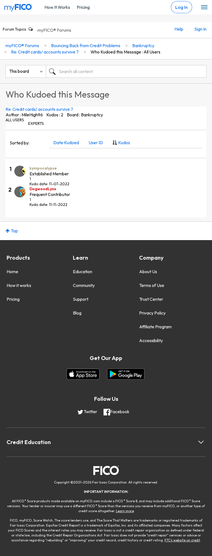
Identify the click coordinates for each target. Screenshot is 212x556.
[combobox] (126, 71)
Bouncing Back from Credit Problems (85, 45)
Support (80, 299)
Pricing (83, 7)
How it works (19, 285)
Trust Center (151, 299)
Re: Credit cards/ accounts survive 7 (39, 109)
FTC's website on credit (182, 540)
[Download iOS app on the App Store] (83, 374)
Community (84, 285)
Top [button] (14, 230)
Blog (77, 313)
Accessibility (151, 340)
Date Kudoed (66, 142)
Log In (181, 7)
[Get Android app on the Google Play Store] (125, 374)
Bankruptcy (143, 45)
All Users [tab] (15, 119)
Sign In (200, 29)
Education (82, 271)
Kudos (124, 142)
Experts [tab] (36, 123)
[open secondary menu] (204, 7)
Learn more (125, 511)
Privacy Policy (152, 313)
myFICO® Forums (54, 30)
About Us (148, 271)
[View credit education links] (201, 442)
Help (178, 29)
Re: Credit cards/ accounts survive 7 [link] (45, 52)
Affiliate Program (155, 326)
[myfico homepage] (18, 6)
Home (12, 271)
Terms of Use (151, 285)
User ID (96, 142)
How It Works (57, 7)
